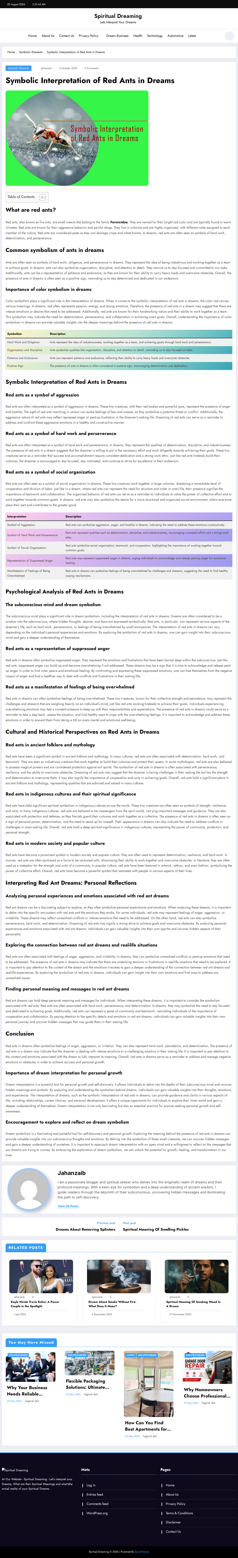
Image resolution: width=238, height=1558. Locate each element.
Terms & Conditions (179, 1513)
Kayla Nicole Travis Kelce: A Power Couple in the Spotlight (35, 1304)
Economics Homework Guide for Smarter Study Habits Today (207, 1393)
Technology (155, 35)
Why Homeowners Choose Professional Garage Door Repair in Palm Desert (146, 1393)
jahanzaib (46, 68)
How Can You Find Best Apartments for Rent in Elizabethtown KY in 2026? (88, 1426)
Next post (129, 1223)
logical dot (31, 1394)
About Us (48, 35)
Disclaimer (173, 1522)
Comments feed (97, 1503)
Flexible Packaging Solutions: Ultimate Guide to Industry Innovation (26, 1384)
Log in (91, 1485)
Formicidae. (119, 222)
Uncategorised (18, 1355)
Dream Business (117, 35)
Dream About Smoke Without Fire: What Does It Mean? (112, 1304)
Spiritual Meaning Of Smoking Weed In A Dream (193, 1304)
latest (71, 1355)
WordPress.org (97, 1513)
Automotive (175, 35)
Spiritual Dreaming (118, 16)
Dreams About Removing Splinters (85, 1229)
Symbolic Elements (18, 68)
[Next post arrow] (230, 1227)
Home (32, 35)
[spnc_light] (229, 36)
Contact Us (66, 35)
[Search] (217, 36)
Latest (192, 35)
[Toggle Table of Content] (40, 197)
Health (137, 35)
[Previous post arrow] (7, 1227)
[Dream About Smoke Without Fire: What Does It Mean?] (119, 1276)
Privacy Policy (88, 35)
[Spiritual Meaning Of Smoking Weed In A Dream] (197, 1276)
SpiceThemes (142, 1552)
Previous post (106, 1223)
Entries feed (95, 1494)
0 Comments (92, 68)
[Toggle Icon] (6, 36)
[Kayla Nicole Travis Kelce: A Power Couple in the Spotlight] (41, 1276)
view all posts (68, 1206)
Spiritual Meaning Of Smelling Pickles (156, 1229)
